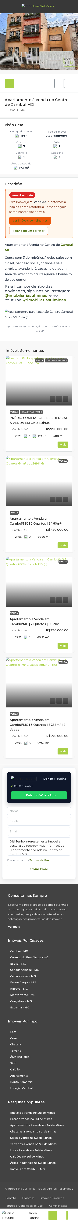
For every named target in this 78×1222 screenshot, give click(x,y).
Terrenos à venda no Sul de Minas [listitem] (33, 1144)
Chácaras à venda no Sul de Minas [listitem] (33, 1131)
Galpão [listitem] (15, 1069)
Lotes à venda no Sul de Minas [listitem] (31, 1150)
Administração (58, 1205)
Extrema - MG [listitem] (19, 1007)
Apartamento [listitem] (19, 1075)
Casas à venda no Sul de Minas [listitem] (31, 1119)
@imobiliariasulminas (26, 295)
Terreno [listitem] (15, 1050)
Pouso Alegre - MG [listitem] (23, 982)
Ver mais (14, 926)
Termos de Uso (39, 860)
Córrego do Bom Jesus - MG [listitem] (29, 957)
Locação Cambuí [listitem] (21, 1088)
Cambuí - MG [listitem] (19, 951)
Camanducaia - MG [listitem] (23, 976)
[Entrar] (70, 7)
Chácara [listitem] (15, 1044)
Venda (14, 412)
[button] (58, 83)
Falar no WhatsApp (41, 795)
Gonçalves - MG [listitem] (21, 1001)
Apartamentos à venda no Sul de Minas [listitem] (37, 1125)
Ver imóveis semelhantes (30, 220)
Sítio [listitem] (13, 1063)
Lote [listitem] (13, 1032)
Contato (10, 1198)
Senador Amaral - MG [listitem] (24, 970)
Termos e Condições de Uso (24, 1205)
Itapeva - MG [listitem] (19, 988)
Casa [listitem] (13, 1038)
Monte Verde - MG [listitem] (22, 995)
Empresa (28, 1198)
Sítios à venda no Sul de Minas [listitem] (31, 1137)
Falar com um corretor (28, 231)
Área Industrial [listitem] (20, 1057)
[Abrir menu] (6, 7)
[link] (39, 381)
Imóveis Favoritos (52, 1198)
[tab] (9, 83)
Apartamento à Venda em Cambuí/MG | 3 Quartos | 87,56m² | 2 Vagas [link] (37, 725)
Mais (63, 444)
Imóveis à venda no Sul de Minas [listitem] (32, 1112)
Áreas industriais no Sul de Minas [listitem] (33, 1163)
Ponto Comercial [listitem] (21, 1082)
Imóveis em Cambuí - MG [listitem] (27, 1169)
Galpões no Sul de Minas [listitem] (27, 1156)
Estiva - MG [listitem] (18, 963)
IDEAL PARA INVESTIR (31, 412)
